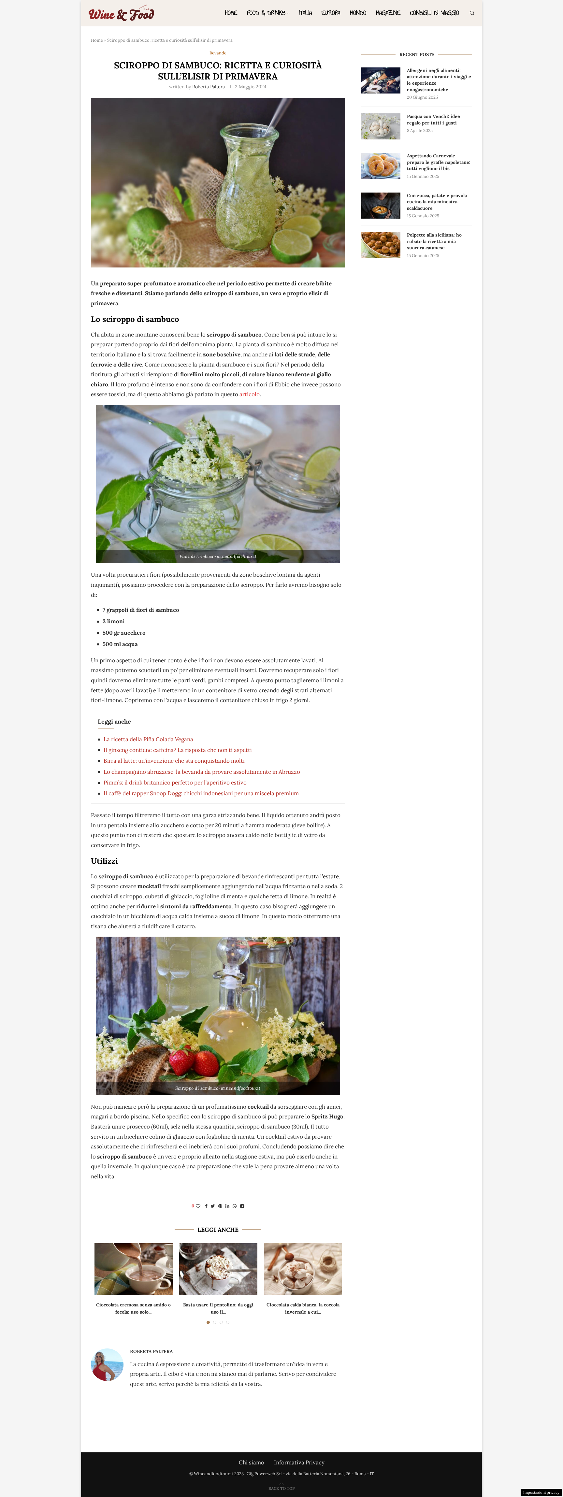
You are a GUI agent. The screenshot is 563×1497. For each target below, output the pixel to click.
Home (231, 13)
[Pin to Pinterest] (220, 1206)
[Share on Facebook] (206, 1206)
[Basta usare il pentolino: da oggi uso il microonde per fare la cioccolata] (218, 1269)
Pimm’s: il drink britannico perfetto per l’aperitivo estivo (175, 782)
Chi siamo (251, 1462)
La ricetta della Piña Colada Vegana (148, 739)
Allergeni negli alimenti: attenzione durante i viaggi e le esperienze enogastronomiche (439, 80)
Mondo (358, 13)
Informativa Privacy (299, 1462)
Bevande (217, 53)
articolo (249, 394)
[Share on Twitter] (213, 1206)
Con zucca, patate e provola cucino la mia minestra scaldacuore (437, 202)
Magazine (388, 13)
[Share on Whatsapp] (235, 1206)
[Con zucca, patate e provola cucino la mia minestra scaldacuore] (380, 206)
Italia (305, 13)
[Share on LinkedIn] (227, 1206)
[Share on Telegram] (242, 1206)
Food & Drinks (266, 13)
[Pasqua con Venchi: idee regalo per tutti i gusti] (380, 126)
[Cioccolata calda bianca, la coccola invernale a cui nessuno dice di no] (303, 1269)
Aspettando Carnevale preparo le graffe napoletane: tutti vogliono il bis (438, 162)
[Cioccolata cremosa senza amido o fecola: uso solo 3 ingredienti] (133, 1269)
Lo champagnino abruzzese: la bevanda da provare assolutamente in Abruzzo (202, 771)
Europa (331, 13)
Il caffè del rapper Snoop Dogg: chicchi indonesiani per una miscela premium (201, 793)
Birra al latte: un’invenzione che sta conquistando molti (174, 760)
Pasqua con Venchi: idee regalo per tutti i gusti (433, 119)
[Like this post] (198, 1206)
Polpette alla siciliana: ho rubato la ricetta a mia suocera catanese (434, 241)
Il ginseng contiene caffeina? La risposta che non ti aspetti (178, 750)
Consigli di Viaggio (434, 13)
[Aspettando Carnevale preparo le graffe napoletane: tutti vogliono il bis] (380, 166)
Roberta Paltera (208, 87)
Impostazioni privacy (541, 1492)
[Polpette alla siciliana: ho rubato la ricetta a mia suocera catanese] (380, 245)
